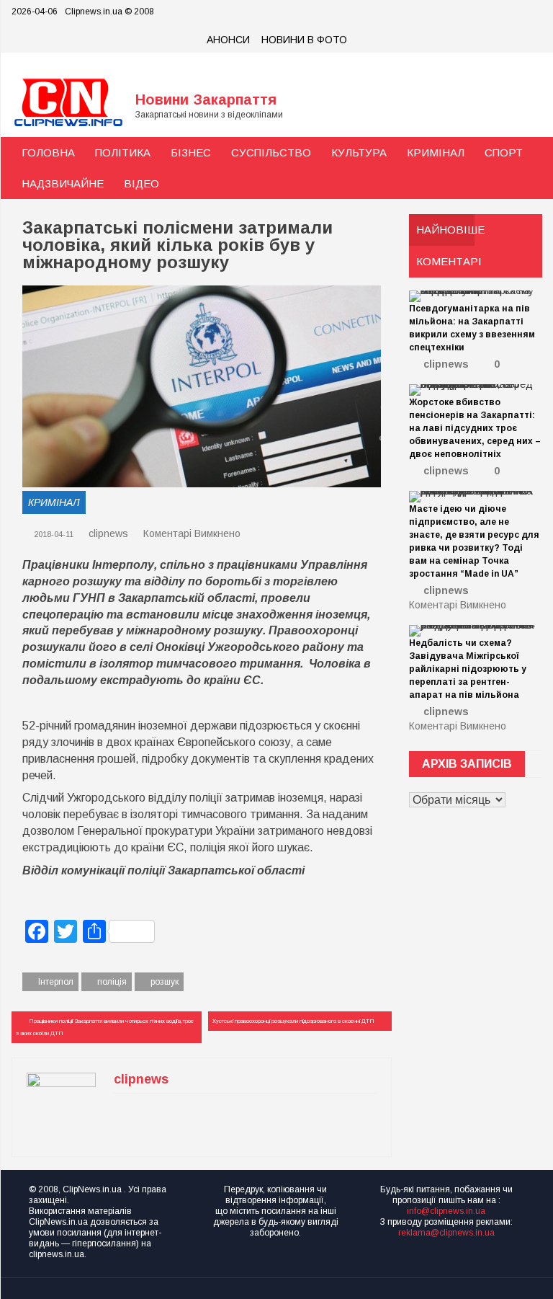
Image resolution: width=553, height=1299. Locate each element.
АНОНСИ (228, 39)
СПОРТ (504, 152)
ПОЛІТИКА (122, 152)
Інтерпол (55, 982)
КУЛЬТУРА (359, 152)
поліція (112, 982)
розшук (164, 982)
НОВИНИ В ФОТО (304, 39)
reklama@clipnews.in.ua (446, 1233)
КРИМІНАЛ (435, 152)
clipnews (108, 533)
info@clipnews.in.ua (446, 1211)
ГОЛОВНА (48, 152)
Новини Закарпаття (205, 99)
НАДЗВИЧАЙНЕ (63, 183)
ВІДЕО (141, 183)
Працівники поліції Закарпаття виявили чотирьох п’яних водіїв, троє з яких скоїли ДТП (105, 1027)
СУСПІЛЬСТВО (271, 152)
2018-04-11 (52, 534)
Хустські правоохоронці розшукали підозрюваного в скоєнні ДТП (293, 1021)
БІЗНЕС (191, 152)
